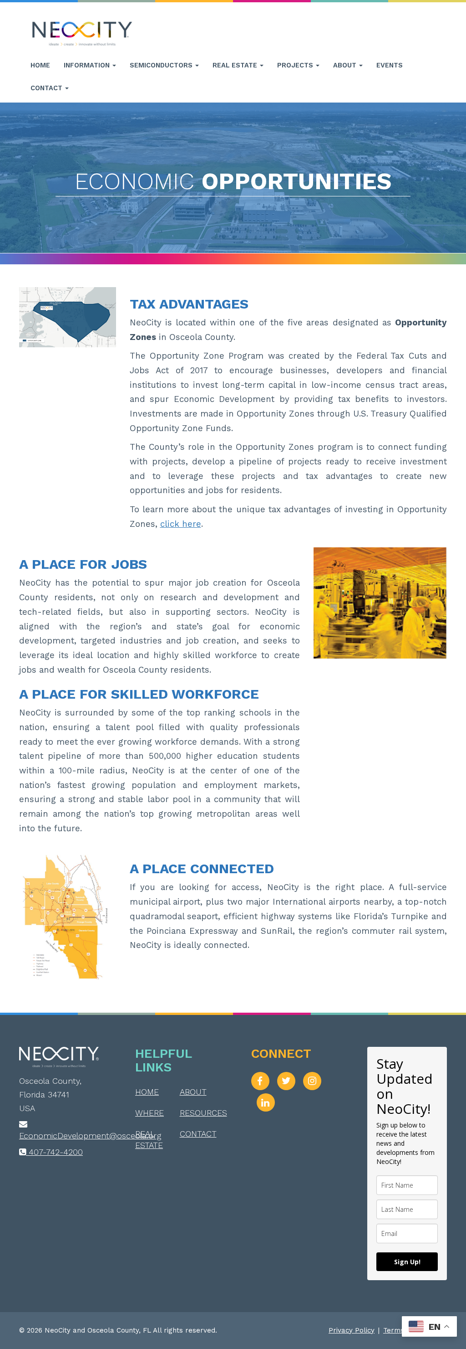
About (345, 65)
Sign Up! (407, 1261)
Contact (47, 88)
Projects (296, 65)
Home (40, 65)
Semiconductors (162, 65)
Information (87, 65)
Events (389, 65)
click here (180, 524)
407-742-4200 (54, 1152)
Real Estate (236, 65)
